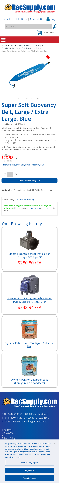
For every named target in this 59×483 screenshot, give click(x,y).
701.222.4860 (41, 417)
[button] (45, 32)
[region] (29, 461)
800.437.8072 (18, 417)
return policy (34, 208)
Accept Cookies (29, 478)
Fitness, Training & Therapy (28, 45)
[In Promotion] (48, 56)
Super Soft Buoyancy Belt (27, 48)
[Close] (55, 444)
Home (4, 45)
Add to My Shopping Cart (29, 180)
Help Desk (21, 19)
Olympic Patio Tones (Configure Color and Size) (29, 344)
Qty (4, 174)
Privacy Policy (8, 438)
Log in (54, 19)
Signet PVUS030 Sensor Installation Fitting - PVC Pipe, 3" (29, 255)
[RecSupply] (29, 7)
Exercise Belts (8, 48)
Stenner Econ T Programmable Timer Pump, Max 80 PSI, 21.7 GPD (29, 300)
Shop (11, 45)
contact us (47, 208)
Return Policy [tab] (8, 199)
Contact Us (36, 19)
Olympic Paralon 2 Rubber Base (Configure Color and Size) (29, 381)
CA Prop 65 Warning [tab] (25, 199)
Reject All (29, 470)
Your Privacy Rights (29, 462)
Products (6, 19)
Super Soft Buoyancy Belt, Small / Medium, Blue (23, 164)
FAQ (4, 435)
